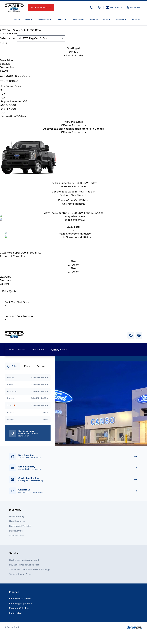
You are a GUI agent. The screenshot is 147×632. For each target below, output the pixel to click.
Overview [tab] (5, 277)
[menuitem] (17, 19)
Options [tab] (5, 283)
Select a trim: (8, 38)
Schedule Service (38, 7)
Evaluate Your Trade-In (73, 195)
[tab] (73, 43)
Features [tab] (5, 280)
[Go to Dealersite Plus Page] (134, 627)
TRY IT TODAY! (9, 81)
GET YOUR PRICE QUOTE (15, 76)
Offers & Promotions (73, 132)
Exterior (4, 43)
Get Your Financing (73, 203)
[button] (91, 7)
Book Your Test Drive (73, 186)
